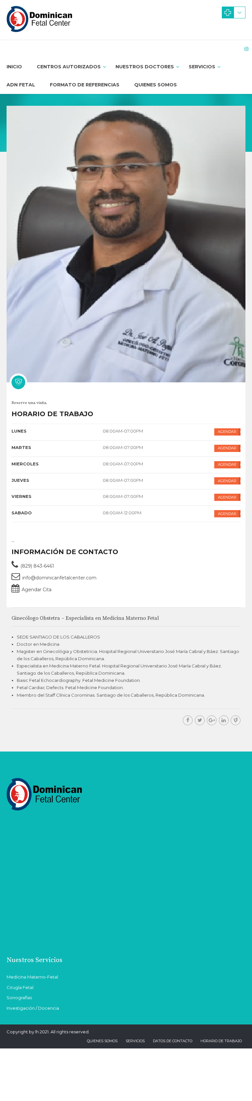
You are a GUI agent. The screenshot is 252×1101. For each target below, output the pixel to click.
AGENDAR (227, 431)
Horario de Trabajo (221, 1041)
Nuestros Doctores (145, 67)
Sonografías (19, 997)
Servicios (202, 67)
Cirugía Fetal (20, 987)
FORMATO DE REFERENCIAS (84, 85)
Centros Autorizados (69, 67)
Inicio (14, 67)
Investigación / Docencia (33, 1008)
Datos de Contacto (172, 1041)
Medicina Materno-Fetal (32, 976)
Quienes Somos (155, 85)
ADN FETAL (21, 85)
